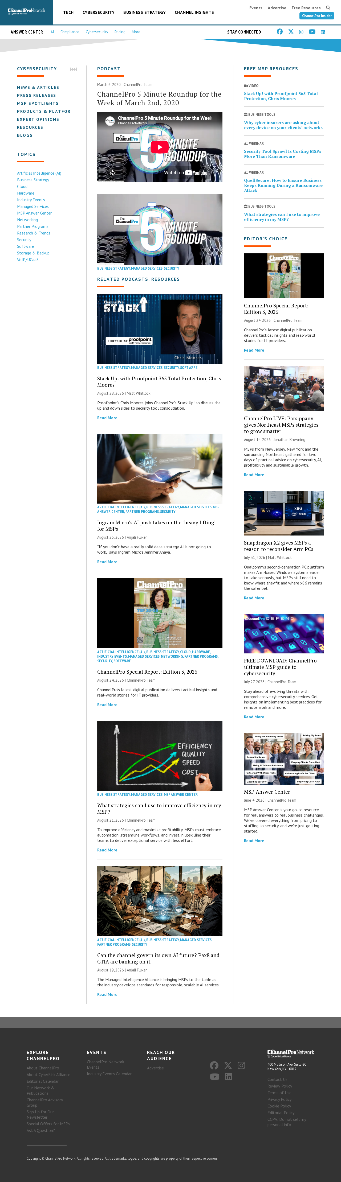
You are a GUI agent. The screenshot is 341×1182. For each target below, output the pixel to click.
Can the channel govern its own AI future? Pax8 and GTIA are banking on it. (158, 958)
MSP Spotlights (38, 103)
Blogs (25, 135)
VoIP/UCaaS (28, 259)
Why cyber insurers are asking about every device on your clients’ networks (283, 125)
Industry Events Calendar (109, 1073)
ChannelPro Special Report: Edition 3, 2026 (147, 671)
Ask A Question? (41, 1130)
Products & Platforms (47, 111)
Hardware (25, 193)
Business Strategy (144, 12)
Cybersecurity (99, 12)
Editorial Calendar (43, 1081)
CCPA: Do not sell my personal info (286, 1122)
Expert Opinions (38, 119)
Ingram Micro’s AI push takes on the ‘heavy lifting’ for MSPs (156, 525)
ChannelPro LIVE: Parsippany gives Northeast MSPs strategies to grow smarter (281, 424)
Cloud (22, 186)
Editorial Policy (280, 1112)
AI (52, 31)
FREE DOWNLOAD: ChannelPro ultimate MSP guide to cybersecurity (280, 667)
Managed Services (33, 206)
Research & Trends (33, 233)
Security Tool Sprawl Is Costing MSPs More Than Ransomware (282, 153)
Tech (68, 12)
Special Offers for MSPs (48, 1123)
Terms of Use (279, 1092)
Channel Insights (194, 12)
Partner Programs (32, 226)
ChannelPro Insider (317, 16)
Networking (27, 219)
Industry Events (31, 199)
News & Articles (38, 87)
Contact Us (277, 1079)
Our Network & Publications (40, 1090)
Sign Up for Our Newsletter (40, 1114)
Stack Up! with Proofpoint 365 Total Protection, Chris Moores (159, 381)
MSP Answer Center (34, 213)
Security (24, 239)
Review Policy (279, 1086)
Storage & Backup (33, 253)
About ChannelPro (43, 1067)
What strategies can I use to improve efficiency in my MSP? (159, 808)
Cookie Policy (279, 1106)
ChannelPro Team (138, 84)
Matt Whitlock (139, 393)
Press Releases (36, 95)
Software (25, 246)
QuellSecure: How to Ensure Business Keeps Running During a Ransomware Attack (283, 185)
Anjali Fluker (137, 537)
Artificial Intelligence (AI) (39, 173)
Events (255, 7)
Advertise (277, 7)
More (136, 31)
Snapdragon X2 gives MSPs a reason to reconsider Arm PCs (278, 545)
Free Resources (306, 7)
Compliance (69, 31)
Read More (107, 417)
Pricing (120, 31)
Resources (30, 127)
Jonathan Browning (289, 439)
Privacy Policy (279, 1099)
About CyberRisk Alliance (48, 1074)
